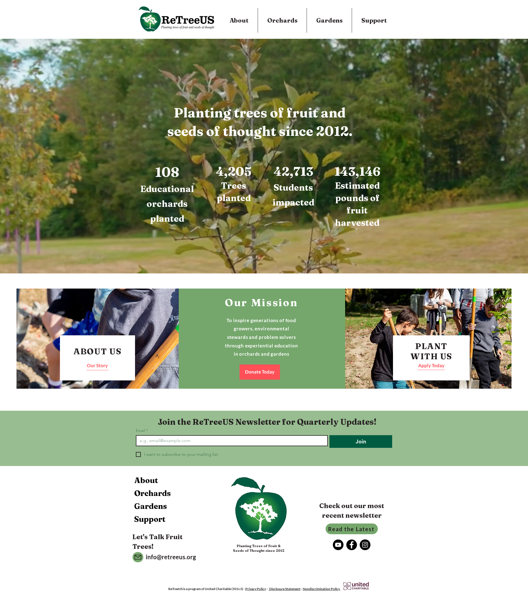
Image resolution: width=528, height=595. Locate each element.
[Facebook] (351, 544)
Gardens (150, 506)
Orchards (152, 493)
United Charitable (218, 589)
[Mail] (138, 557)
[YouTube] (338, 544)
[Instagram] (365, 544)
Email (142, 430)
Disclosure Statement (285, 589)
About (146, 480)
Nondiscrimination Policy (321, 589)
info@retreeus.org (171, 557)
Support (150, 519)
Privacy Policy (255, 589)
